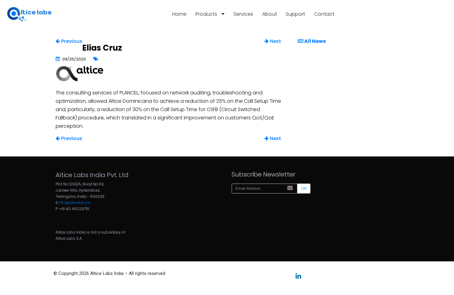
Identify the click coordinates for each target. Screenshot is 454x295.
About (269, 14)
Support (295, 14)
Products (206, 14)
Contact (324, 14)
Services (243, 14)
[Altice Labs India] (29, 14)
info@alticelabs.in (74, 202)
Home (179, 14)
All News (314, 41)
